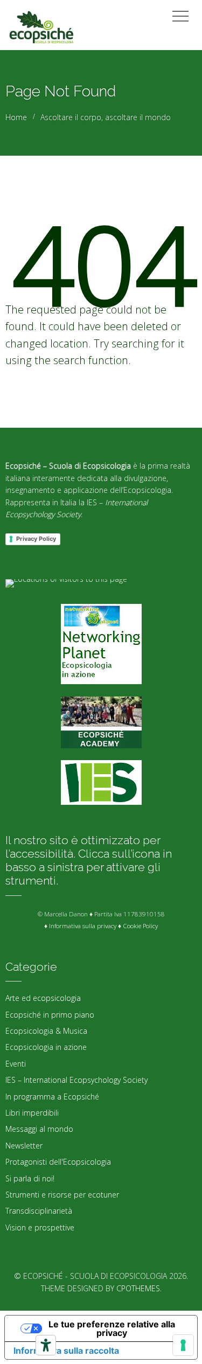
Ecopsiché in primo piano (49, 1015)
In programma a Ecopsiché (52, 1096)
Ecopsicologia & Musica (46, 1031)
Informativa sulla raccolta (66, 1350)
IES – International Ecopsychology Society (76, 1080)
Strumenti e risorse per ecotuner (62, 1194)
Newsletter (24, 1145)
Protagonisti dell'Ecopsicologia (58, 1162)
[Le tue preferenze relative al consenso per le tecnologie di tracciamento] (183, 1345)
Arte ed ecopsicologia (43, 998)
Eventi (15, 1064)
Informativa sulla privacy (82, 926)
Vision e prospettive (39, 1227)
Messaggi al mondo (39, 1129)
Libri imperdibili (32, 1113)
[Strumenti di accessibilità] (46, 1345)
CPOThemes (138, 1288)
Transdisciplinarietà (38, 1211)
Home (16, 117)
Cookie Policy (140, 926)
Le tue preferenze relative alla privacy (111, 1328)
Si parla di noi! (29, 1178)
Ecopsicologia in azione (46, 1047)
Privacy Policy (36, 538)
